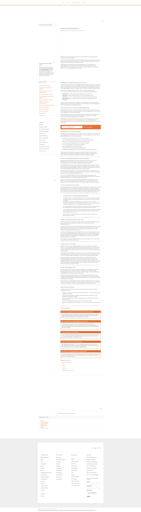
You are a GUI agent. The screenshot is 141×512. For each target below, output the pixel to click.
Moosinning (43, 424)
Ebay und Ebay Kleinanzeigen (68, 370)
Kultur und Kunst (90, 470)
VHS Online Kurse (75, 2)
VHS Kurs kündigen (75, 483)
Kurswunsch (89, 485)
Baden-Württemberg (45, 457)
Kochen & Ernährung (43, 135)
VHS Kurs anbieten (75, 476)
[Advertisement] (70, 13)
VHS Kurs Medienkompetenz (44, 85)
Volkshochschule (73, 120)
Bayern (42, 459)
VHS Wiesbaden (59, 474)
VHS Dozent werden (75, 485)
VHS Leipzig (58, 457)
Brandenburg (43, 463)
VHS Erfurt (58, 463)
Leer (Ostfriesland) (44, 423)
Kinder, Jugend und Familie (92, 463)
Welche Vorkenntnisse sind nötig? (45, 99)
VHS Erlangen (59, 479)
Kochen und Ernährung (91, 466)
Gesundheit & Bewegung (44, 129)
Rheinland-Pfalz (44, 479)
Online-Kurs (75, 204)
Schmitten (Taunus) (44, 428)
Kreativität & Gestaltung (43, 131)
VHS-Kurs (65, 68)
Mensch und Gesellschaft (91, 472)
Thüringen (43, 490)
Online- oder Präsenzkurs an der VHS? (46, 105)
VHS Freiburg (58, 477)
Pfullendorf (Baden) (44, 422)
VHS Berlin (58, 461)
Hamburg (42, 468)
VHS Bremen (58, 466)
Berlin (42, 461)
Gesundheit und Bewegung (92, 461)
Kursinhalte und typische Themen (45, 94)
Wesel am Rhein (44, 425)
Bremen (42, 466)
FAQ (72, 472)
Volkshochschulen (64, 91)
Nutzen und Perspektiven (44, 109)
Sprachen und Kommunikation (92, 474)
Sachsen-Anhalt (44, 485)
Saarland (42, 481)
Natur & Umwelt (42, 140)
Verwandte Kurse (42, 115)
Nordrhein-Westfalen (45, 477)
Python (63, 365)
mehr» (95, 510)
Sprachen (41, 124)
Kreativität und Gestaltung (92, 468)
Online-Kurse (76, 344)
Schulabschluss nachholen (44, 146)
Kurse (68, 2)
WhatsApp (64, 368)
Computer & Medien (43, 126)
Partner (72, 474)
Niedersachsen (44, 474)
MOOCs (83, 2)
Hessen (42, 470)
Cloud (63, 367)
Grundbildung (41, 144)
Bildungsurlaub (74, 468)
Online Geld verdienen (66, 362)
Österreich (43, 493)
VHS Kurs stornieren (75, 481)
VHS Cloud (73, 463)
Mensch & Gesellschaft (43, 137)
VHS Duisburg (59, 472)
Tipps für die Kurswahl (43, 111)
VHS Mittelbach (59, 470)
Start (63, 2)
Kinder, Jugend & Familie (44, 148)
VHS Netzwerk (74, 465)
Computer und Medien (91, 459)
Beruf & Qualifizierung (43, 142)
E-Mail (88, 481)
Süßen (42, 420)
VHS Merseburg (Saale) (60, 459)
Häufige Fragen (42, 113)
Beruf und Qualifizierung (91, 457)
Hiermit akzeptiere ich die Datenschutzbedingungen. (92, 493)
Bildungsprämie (74, 470)
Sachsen (42, 483)
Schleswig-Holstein (44, 487)
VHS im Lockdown (75, 461)
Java (63, 364)
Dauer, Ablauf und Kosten (44, 107)
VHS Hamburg (59, 468)
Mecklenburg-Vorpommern (46, 472)
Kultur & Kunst (42, 133)
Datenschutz (90, 490)
